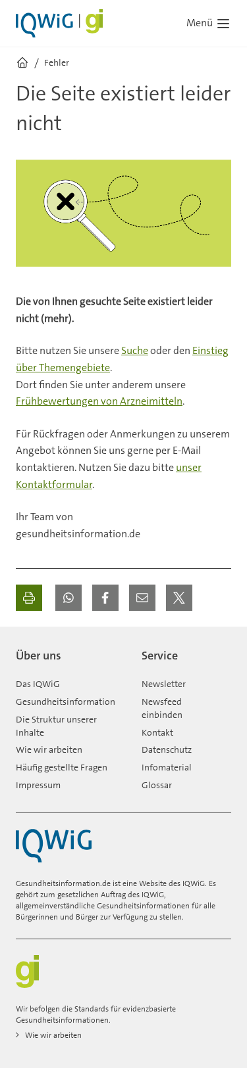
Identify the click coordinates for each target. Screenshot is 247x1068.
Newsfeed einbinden (162, 708)
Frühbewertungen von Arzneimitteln (99, 401)
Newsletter (164, 684)
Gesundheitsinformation (65, 701)
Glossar (157, 785)
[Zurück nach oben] (218, 650)
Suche (134, 350)
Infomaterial (167, 767)
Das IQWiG (38, 684)
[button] (68, 598)
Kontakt (157, 732)
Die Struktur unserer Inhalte (56, 725)
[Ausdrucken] (29, 598)
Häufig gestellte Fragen (61, 767)
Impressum (38, 785)
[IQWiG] (54, 845)
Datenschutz (167, 749)
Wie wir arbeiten (49, 749)
